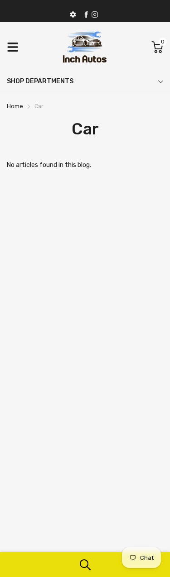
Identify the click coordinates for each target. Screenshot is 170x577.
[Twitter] (95, 14)
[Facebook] (86, 14)
